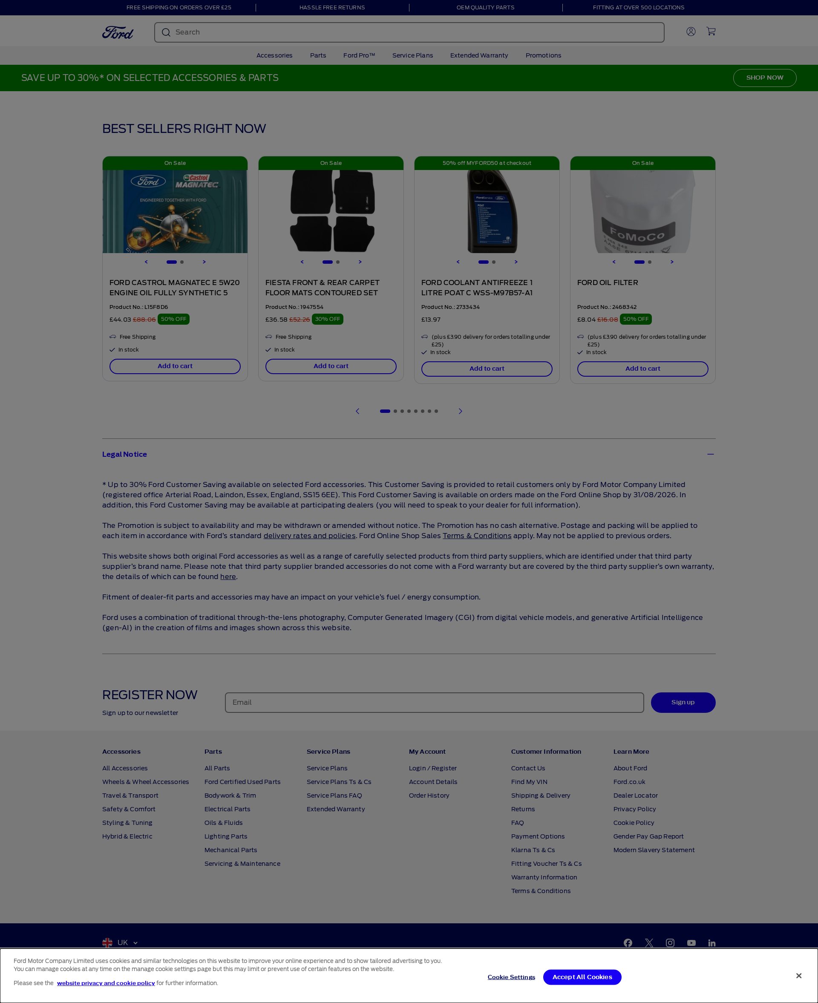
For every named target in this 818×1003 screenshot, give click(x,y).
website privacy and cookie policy (106, 983)
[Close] (798, 976)
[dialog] (409, 975)
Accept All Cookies (582, 977)
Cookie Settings (511, 977)
